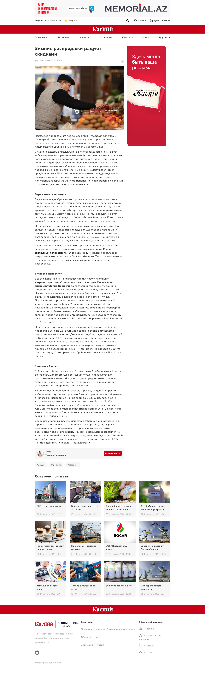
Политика (63, 37)
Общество (84, 37)
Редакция (149, 628)
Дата (156, 20)
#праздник (72, 465)
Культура (127, 37)
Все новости (41, 37)
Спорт (145, 37)
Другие (163, 37)
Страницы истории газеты (121, 629)
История (142, 20)
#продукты (56, 465)
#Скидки (41, 465)
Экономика (106, 37)
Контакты (148, 645)
